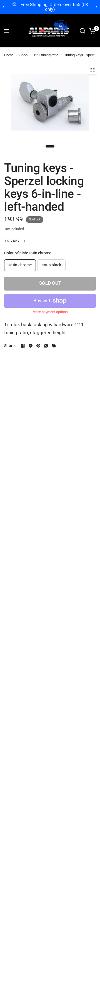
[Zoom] (92, 70)
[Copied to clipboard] (54, 345)
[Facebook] (22, 345)
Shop (23, 55)
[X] (30, 345)
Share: (10, 346)
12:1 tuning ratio (45, 55)
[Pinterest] (38, 345)
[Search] (82, 31)
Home (9, 55)
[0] (91, 31)
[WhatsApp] (46, 345)
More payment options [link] (50, 312)
